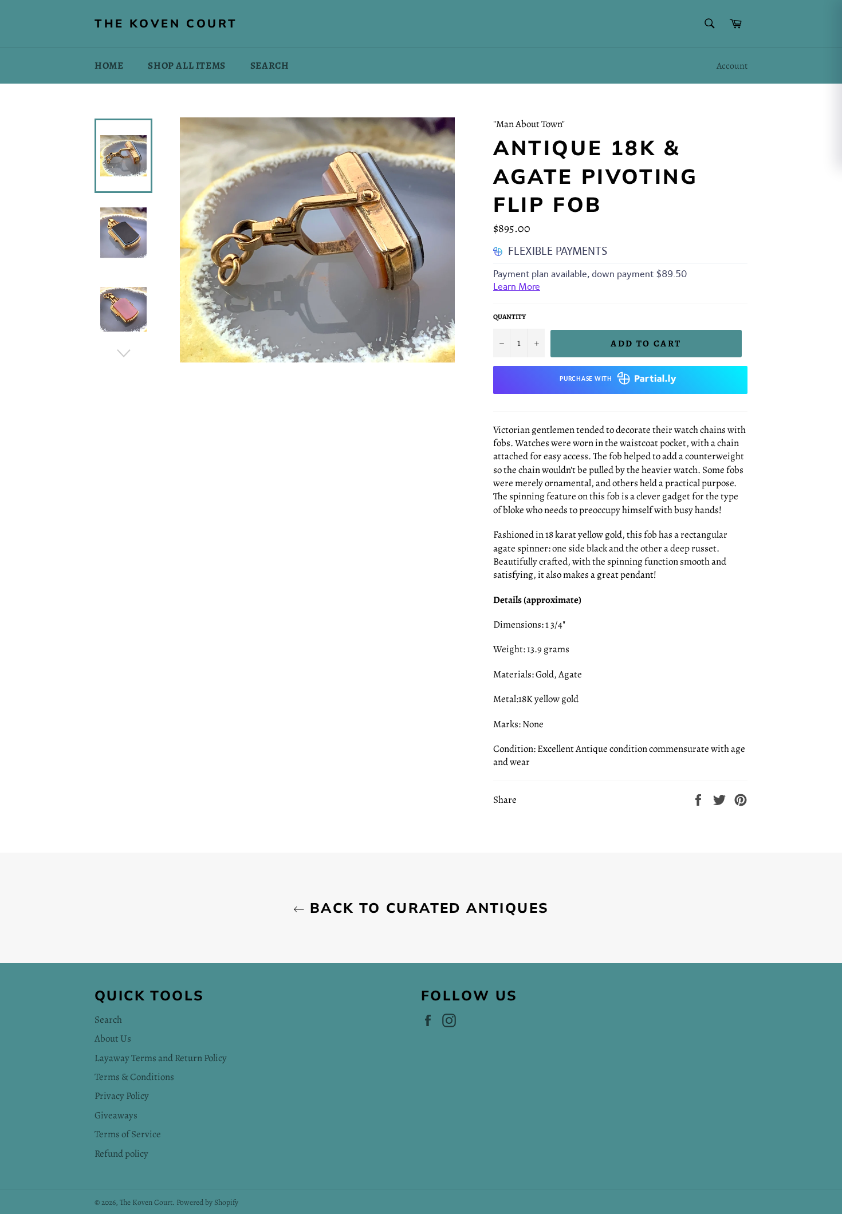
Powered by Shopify (207, 1202)
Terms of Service (128, 1134)
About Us (113, 1038)
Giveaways (116, 1115)
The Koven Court (166, 23)
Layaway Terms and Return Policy (161, 1058)
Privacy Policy (122, 1095)
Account (732, 66)
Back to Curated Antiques (427, 907)
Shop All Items (186, 65)
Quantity (509, 316)
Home (109, 65)
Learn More (516, 286)
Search (269, 65)
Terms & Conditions (134, 1076)
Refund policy (121, 1153)
